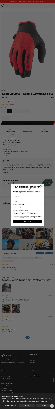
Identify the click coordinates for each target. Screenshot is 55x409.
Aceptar (27, 405)
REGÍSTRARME (27, 221)
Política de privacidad (42, 401)
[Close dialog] (42, 185)
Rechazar (44, 405)
